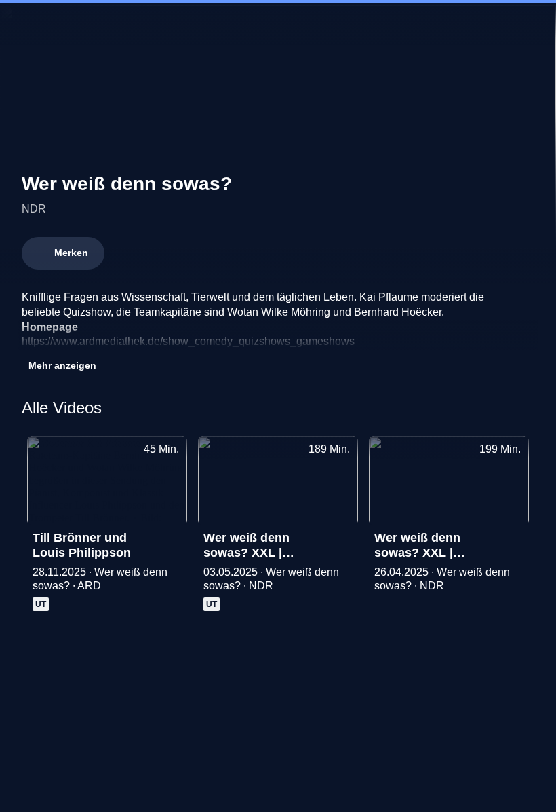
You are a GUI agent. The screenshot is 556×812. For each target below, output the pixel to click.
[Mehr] (171, 541)
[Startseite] (278, 24)
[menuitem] (21, 24)
